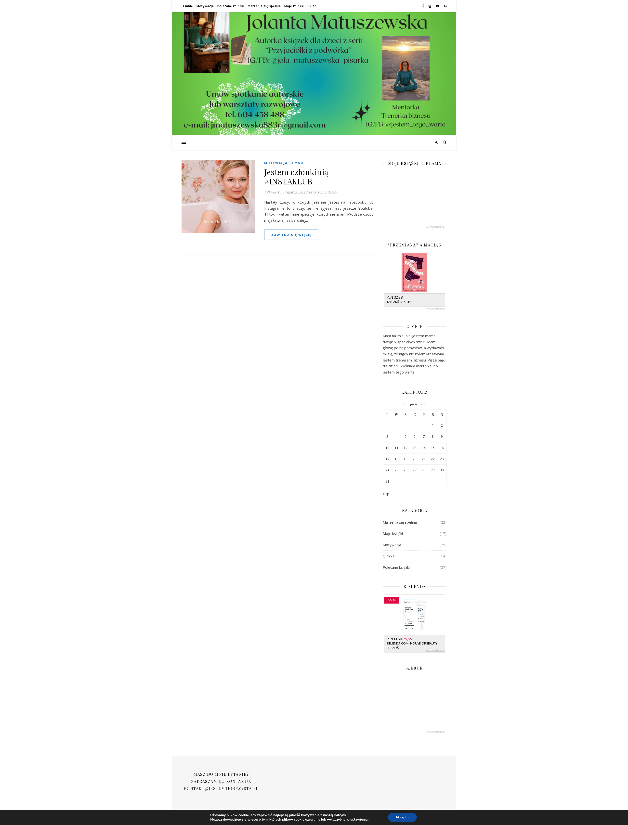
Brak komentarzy (323, 192)
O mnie (187, 6)
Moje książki (294, 6)
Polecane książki (230, 6)
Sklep (312, 6)
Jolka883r (271, 192)
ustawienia (359, 819)
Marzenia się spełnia (264, 6)
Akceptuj (402, 817)
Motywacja (205, 6)
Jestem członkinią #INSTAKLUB (296, 176)
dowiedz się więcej (291, 234)
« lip (386, 493)
